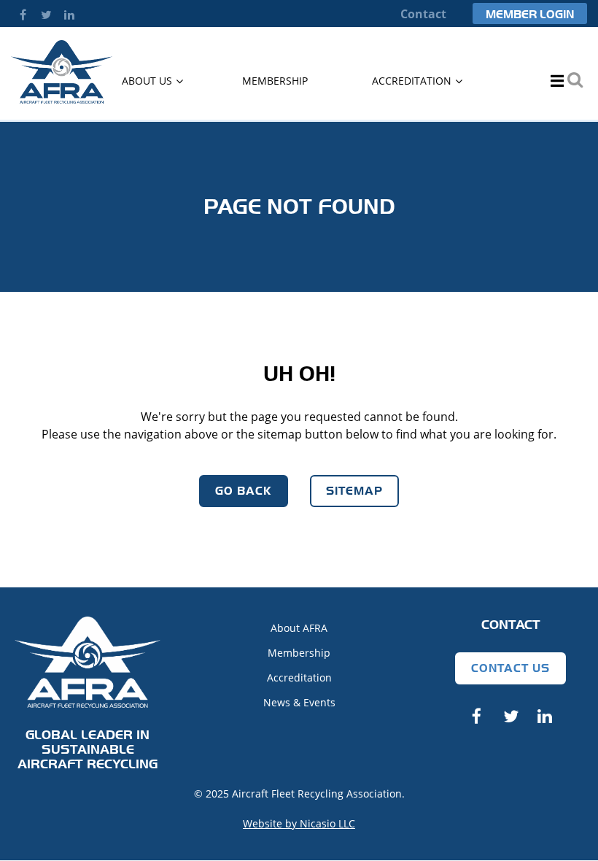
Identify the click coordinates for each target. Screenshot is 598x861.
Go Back (243, 491)
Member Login (530, 14)
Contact (423, 14)
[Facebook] (22, 14)
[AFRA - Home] (61, 99)
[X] (46, 14)
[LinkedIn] (69, 14)
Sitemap (354, 491)
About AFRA (299, 628)
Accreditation (299, 677)
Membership (299, 653)
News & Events (299, 702)
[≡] (552, 80)
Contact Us (510, 668)
